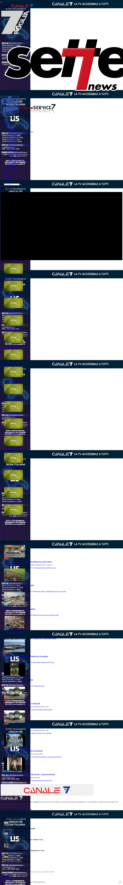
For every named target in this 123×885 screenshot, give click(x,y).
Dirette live (7, 175)
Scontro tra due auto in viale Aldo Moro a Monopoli (22, 703)
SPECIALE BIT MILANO (14, 151)
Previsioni (43, 662)
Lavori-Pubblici (50, 615)
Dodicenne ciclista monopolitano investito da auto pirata (23, 751)
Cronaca (6, 558)
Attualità (6, 605)
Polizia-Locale (52, 567)
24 (4, 538)
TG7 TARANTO (12, 128)
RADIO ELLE (11, 146)
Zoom (9, 158)
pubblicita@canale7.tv (6, 879)
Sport (5, 582)
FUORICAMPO (11, 137)
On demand (7, 124)
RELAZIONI (11, 140)
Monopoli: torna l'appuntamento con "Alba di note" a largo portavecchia (29, 774)
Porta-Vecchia (42, 615)
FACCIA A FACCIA (13, 136)
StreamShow (10, 883)
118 (47, 567)
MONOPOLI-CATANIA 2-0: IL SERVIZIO (19, 585)
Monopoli (37, 567)
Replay (9, 161)
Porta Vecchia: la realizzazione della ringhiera (19, 609)
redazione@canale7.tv (6, 877)
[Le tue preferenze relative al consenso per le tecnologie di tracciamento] (120, 882)
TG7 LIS (9, 127)
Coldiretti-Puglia (47, 638)
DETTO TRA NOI (12, 134)
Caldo (47, 662)
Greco (59, 591)
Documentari (10, 164)
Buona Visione (11, 148)
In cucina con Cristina (13, 167)
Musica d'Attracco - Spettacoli (15, 157)
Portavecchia (48, 780)
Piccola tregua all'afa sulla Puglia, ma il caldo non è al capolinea (26, 656)
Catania (42, 591)
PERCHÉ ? (10, 130)
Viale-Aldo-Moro (47, 709)
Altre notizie (7, 782)
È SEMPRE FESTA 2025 (14, 133)
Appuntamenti (8, 771)
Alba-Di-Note (41, 780)
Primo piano (10, 155)
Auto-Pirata (54, 757)
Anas (41, 638)
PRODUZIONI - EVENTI (14, 139)
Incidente (42, 567)
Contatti (6, 173)
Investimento (42, 757)
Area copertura (8, 176)
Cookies (3, 880)
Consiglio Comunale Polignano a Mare (17, 160)
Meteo (35, 662)
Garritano (63, 591)
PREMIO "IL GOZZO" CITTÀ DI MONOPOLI (20, 131)
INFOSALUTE (11, 145)
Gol (46, 591)
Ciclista (48, 757)
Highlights (50, 591)
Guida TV (6, 170)
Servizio (55, 591)
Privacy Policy (10, 880)
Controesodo (36, 638)
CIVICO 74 (10, 149)
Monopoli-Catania (39, 686)
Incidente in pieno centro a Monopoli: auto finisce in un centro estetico (28, 562)
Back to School (11, 166)
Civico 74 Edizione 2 (13, 154)
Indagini (59, 757)
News (5, 172)
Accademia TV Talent (13, 163)
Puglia (38, 662)
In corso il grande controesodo (14, 633)
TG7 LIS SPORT (12, 142)
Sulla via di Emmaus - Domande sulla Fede (18, 143)
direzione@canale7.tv (26, 809)
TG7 (5, 122)
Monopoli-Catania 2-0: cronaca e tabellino (18, 680)
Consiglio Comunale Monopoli (15, 152)
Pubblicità (10, 169)
